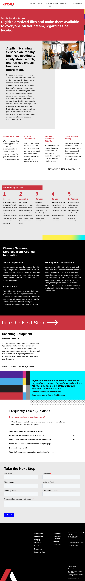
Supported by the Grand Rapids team (48, 395)
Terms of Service (72, 569)
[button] (42, 417)
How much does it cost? (18, 448)
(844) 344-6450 (73, 545)
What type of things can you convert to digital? (26, 431)
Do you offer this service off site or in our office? (26, 435)
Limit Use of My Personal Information (75, 571)
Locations (37, 546)
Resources (38, 549)
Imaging (37, 540)
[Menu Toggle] (50, 6)
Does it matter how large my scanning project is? (27, 417)
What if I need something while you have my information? (30, 439)
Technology (38, 533)
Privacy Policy (72, 566)
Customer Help (39, 552)
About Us (37, 543)
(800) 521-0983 (73, 537)
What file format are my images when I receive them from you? (31, 452)
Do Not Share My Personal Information (75, 575)
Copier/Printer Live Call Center (76, 533)
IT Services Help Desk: (76, 542)
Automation (38, 536)
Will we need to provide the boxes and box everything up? (30, 444)
